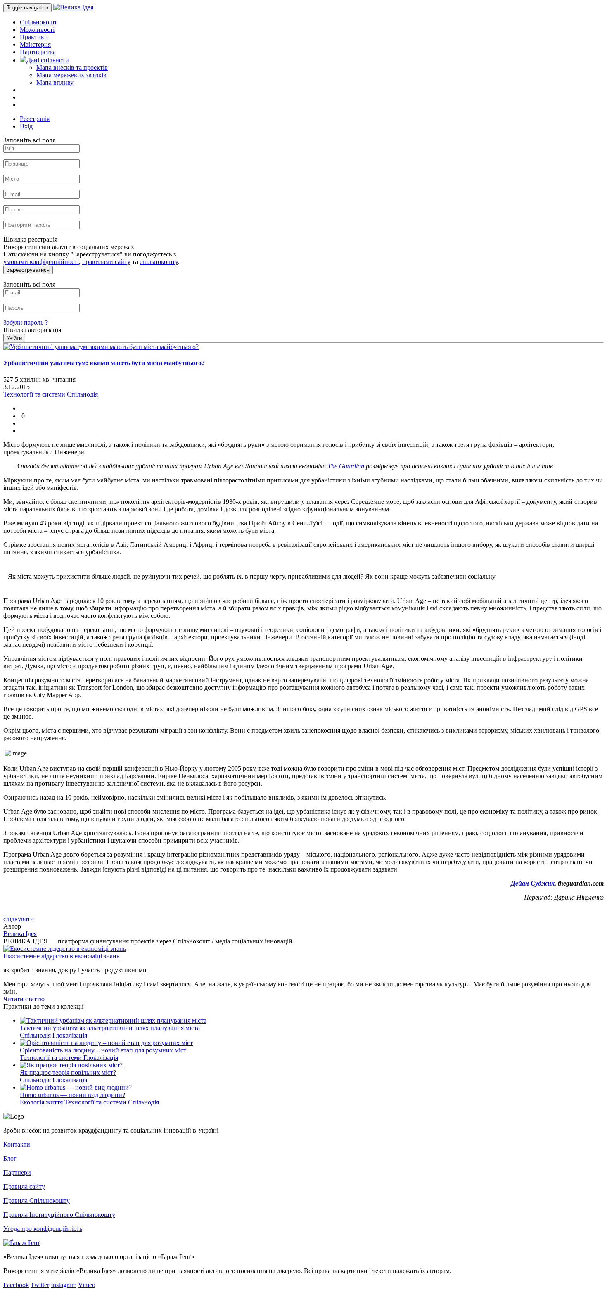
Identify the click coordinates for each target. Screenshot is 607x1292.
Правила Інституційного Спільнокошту (59, 1214)
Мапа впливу (55, 82)
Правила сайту (24, 1186)
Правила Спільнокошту (36, 1200)
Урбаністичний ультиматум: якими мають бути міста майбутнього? (104, 362)
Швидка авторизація (32, 329)
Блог (10, 1158)
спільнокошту (159, 261)
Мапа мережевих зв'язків (71, 74)
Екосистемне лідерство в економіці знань (61, 956)
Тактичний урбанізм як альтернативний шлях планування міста (110, 1027)
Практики (34, 36)
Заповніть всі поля (29, 140)
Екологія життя (42, 1102)
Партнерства (38, 51)
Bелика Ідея (20, 933)
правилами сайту (106, 261)
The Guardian (345, 466)
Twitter (40, 1284)
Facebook (16, 1284)
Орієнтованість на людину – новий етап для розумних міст (103, 1050)
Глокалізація (69, 1035)
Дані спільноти (47, 60)
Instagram (63, 1284)
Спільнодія (36, 1035)
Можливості (37, 29)
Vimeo (86, 1284)
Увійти (14, 338)
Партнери (17, 1172)
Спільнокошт (38, 22)
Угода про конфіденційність (42, 1228)
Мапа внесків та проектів (72, 67)
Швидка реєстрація (30, 239)
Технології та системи (51, 1057)
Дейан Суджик (533, 883)
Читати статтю (24, 998)
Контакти (16, 1144)
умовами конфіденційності (41, 261)
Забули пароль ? (25, 322)
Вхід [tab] (26, 126)
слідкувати (18, 918)
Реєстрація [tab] (35, 118)
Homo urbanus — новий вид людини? (72, 1094)
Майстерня (35, 44)
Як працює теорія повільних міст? (68, 1072)
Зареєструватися (28, 270)
